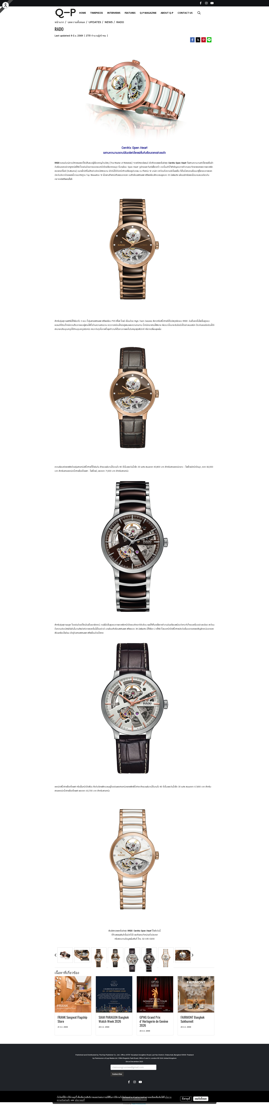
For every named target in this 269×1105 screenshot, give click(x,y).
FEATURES (130, 12)
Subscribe (117, 1074)
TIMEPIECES (96, 12)
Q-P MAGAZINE (148, 12)
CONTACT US (185, 12)
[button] (199, 13)
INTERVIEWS (113, 12)
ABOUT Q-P (167, 12)
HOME (82, 12)
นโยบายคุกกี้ (80, 1100)
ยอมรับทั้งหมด (201, 1098)
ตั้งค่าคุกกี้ (186, 1098)
